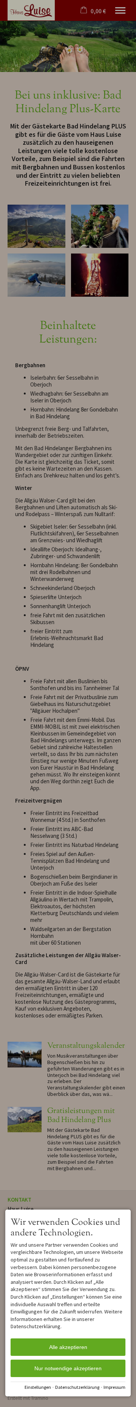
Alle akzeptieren (68, 1347)
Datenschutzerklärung (77, 1387)
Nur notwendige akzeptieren (68, 1368)
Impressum (114, 1387)
